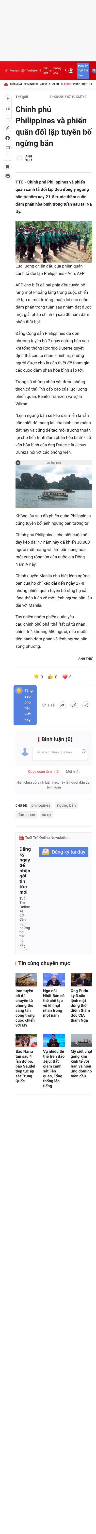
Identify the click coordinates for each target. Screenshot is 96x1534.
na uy (46, 814)
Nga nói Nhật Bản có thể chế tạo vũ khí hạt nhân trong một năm (53, 1003)
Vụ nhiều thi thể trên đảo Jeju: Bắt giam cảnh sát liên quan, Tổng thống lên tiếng (53, 1068)
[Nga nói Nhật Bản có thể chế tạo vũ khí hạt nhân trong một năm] (54, 979)
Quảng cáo (57, 71)
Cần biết (46, 71)
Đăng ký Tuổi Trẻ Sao (83, 70)
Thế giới (66, 84)
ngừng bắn (66, 805)
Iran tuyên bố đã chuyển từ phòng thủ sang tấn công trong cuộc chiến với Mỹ (25, 1007)
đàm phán (26, 814)
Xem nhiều (31, 84)
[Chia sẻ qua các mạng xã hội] (86, 705)
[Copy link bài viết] (74, 705)
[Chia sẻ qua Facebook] (62, 705)
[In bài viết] (8, 176)
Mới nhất (16, 84)
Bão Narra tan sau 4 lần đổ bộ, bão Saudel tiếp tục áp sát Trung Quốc (25, 1066)
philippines (41, 805)
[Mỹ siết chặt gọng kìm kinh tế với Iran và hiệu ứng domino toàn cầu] (81, 1040)
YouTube (31, 70)
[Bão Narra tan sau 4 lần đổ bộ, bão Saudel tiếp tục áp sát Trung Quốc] (26, 1040)
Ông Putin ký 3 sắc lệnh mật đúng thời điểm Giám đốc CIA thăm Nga (80, 1005)
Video (43, 84)
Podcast (14, 70)
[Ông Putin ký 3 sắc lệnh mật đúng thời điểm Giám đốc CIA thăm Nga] (81, 979)
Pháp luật (80, 84)
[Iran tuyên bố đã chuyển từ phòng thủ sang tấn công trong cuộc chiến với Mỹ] (26, 979)
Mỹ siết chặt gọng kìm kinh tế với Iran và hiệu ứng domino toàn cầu (81, 1063)
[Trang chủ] (6, 84)
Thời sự (54, 84)
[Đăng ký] (63, 852)
